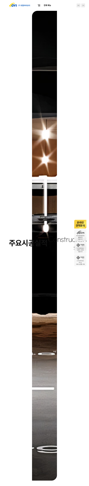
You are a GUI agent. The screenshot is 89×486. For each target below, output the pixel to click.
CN (83, 5)
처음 (54, 352)
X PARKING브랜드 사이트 (80, 250)
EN (78, 5)
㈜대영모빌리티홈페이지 (80, 237)
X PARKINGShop (80, 262)
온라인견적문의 (80, 224)
